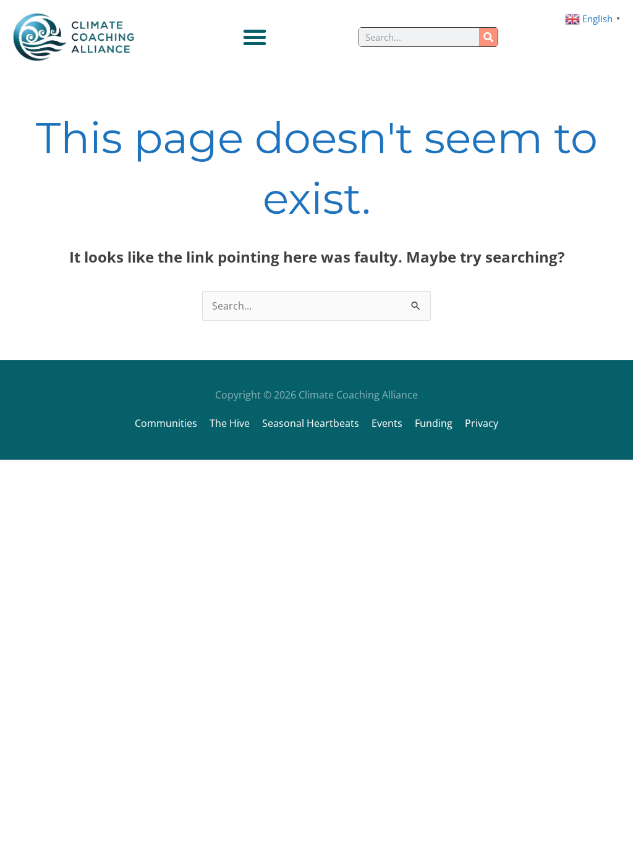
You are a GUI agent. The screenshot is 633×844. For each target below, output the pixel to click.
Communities (166, 423)
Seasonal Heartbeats (310, 423)
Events (387, 423)
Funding (433, 423)
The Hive (230, 423)
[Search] (488, 37)
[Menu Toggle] (254, 37)
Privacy (481, 423)
